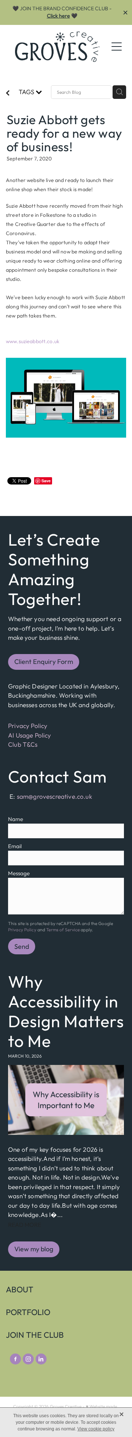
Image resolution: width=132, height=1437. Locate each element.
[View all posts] (8, 94)
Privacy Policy (27, 725)
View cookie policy (95, 1429)
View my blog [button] (33, 1249)
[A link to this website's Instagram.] (28, 1359)
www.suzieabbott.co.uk (32, 341)
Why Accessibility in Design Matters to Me (66, 1011)
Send (21, 946)
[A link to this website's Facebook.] (15, 1359)
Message (19, 873)
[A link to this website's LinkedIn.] (41, 1359)
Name (15, 819)
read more (24, 1224)
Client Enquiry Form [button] (43, 661)
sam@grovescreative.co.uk (54, 796)
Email (15, 846)
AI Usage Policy (29, 735)
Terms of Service (63, 929)
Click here (58, 15)
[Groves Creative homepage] (57, 46)
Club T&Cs (23, 744)
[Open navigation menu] (116, 46)
